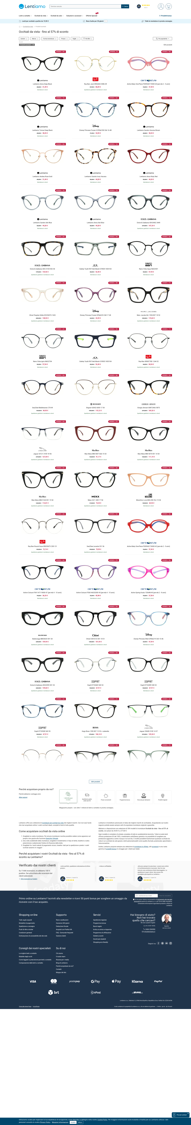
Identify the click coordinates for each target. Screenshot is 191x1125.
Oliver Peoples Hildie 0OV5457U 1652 (42, 315)
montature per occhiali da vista (53, 823)
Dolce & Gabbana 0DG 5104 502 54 (42, 269)
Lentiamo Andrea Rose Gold (42, 176)
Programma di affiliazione (102, 933)
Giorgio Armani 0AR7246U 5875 (148, 408)
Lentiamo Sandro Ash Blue (42, 223)
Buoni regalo (97, 926)
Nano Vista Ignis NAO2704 (42, 361)
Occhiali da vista (28, 26)
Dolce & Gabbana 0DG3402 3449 (148, 223)
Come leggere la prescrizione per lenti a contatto (35, 960)
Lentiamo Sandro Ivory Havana (95, 176)
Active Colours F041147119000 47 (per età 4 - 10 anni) (42, 593)
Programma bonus (99, 923)
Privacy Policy (45, 1122)
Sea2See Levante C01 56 (95, 546)
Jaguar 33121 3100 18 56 (42, 454)
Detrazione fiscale (62, 926)
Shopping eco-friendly (100, 942)
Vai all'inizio (36, 1006)
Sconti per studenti (99, 939)
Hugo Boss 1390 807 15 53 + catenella (95, 731)
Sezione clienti (61, 936)
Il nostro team (60, 956)
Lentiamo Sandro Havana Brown (148, 130)
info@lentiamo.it (149, 932)
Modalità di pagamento (27, 923)
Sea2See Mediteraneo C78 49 (42, 408)
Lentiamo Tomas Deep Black (42, 130)
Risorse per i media (62, 960)
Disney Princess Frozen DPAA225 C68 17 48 (95, 315)
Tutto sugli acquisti (25, 920)
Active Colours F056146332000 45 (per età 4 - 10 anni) (95, 593)
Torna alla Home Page (25, 1006)
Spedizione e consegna (27, 926)
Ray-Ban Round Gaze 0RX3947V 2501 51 (42, 546)
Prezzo (63, 39)
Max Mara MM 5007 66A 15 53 (95, 454)
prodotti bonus (111, 849)
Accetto (73, 1122)
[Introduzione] (19, 26)
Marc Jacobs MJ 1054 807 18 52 (148, 315)
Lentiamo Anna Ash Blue (95, 223)
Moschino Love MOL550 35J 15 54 (148, 500)
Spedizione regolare (100, 920)
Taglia (74, 39)
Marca (34, 39)
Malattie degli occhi (25, 956)
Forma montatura (48, 39)
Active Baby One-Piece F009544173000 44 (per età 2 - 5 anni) (148, 84)
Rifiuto (80, 1122)
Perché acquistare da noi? (65, 966)
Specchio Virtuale (52, 838)
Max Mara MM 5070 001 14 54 (148, 454)
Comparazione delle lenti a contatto (31, 963)
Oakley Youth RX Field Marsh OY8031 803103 (95, 269)
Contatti (58, 969)
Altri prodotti (95, 782)
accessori (155, 846)
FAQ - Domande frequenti (64, 933)
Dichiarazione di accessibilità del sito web (33, 936)
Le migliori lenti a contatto (28, 953)
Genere (23, 39)
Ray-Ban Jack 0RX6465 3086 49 (95, 84)
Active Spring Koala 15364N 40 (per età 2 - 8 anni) (148, 593)
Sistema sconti (98, 936)
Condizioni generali (25, 933)
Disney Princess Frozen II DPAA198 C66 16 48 (95, 130)
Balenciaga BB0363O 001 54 (42, 639)
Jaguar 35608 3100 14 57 (148, 731)
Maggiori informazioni (60, 1122)
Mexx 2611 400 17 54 (95, 500)
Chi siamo (59, 953)
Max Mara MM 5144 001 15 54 (42, 500)
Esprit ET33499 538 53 (149, 685)
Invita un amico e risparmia (102, 929)
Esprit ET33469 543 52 (95, 685)
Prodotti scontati (25, 45)
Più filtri (87, 39)
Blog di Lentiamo (62, 963)
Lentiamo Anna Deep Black (42, 84)
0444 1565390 (150, 929)
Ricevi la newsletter (165, 896)
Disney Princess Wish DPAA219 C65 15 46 (148, 639)
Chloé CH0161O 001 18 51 (95, 639)
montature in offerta (141, 846)
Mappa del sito (61, 972)
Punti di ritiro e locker (26, 929)
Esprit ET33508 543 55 (42, 731)
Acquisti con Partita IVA (64, 929)
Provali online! (182, 1115)
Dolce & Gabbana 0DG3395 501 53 (42, 685)
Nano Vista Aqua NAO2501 (148, 269)
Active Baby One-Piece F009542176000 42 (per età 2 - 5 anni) (148, 546)
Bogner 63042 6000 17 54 (95, 408)
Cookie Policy (102, 1120)
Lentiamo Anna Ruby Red (148, 176)
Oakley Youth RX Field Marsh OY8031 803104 (95, 361)
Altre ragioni (23, 797)
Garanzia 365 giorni (62, 923)
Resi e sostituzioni (62, 920)
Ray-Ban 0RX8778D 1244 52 (149, 361)
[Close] (188, 1113)
